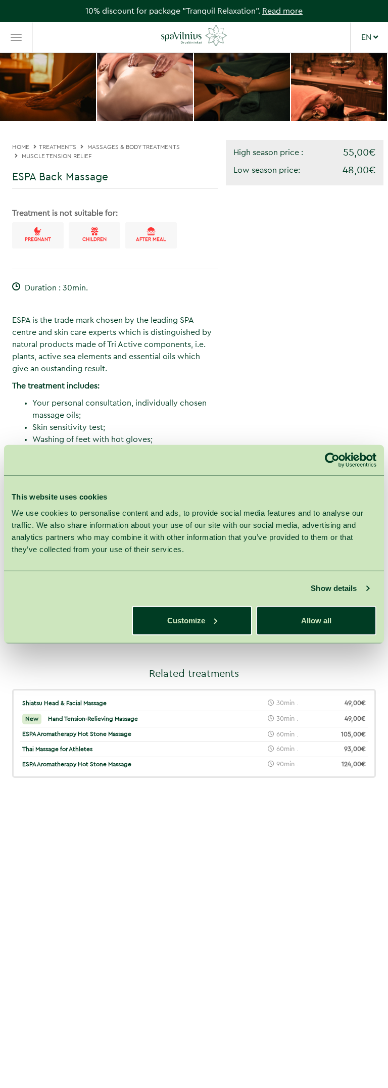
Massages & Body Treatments (133, 147)
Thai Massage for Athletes (57, 749)
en (367, 37)
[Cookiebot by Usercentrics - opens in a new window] (332, 460)
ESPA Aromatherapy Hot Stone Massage (76, 734)
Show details (334, 588)
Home (20, 147)
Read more (282, 11)
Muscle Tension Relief (56, 156)
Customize (186, 620)
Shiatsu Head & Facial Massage (64, 703)
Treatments (57, 147)
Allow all (316, 620)
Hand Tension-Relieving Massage (81, 719)
